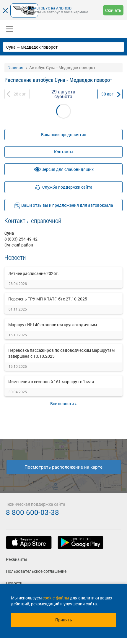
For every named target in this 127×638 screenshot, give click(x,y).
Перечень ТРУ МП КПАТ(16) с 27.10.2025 (47, 299)
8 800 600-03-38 (32, 512)
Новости (14, 583)
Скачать (113, 10)
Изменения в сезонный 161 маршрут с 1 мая (51, 381)
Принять (63, 620)
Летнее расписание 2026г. (33, 273)
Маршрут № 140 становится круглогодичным (52, 324)
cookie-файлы (56, 598)
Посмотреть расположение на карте (63, 467)
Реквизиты (16, 559)
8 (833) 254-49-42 (21, 239)
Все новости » (63, 403)
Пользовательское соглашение (36, 571)
